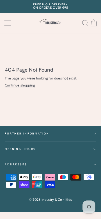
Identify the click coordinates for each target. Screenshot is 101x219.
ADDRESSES (16, 164)
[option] (50, 6)
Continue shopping (20, 85)
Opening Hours (20, 148)
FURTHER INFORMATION (27, 133)
